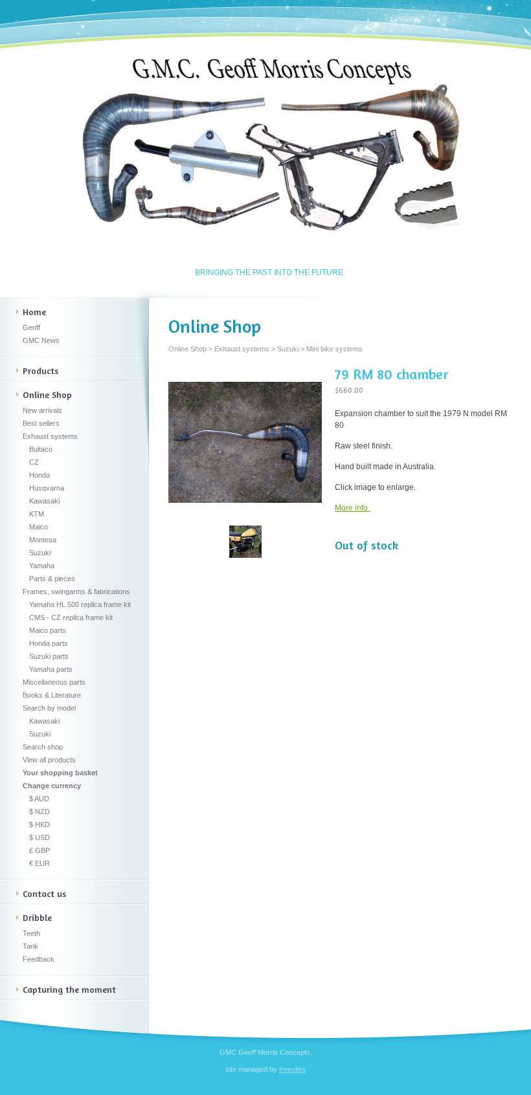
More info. (352, 508)
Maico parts (47, 630)
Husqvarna (46, 488)
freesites (292, 1069)
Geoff (31, 327)
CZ (34, 462)
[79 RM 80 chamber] (245, 442)
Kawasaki (44, 501)
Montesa (42, 540)
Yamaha (41, 566)
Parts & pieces (52, 578)
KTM (36, 514)
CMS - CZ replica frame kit (71, 617)
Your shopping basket (60, 773)
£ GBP (39, 850)
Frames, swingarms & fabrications (76, 591)
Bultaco (40, 449)
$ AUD (39, 798)
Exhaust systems (50, 436)
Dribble (37, 917)
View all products (49, 760)
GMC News (41, 340)
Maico (38, 527)
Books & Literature (52, 695)
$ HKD (39, 824)
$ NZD (39, 811)
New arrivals (42, 410)
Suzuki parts (49, 656)
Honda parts (48, 643)
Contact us (44, 893)
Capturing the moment (69, 989)
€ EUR (39, 863)
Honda (39, 475)
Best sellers (41, 423)
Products (40, 370)
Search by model (49, 708)
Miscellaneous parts (54, 682)
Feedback (38, 959)
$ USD (39, 837)
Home (34, 311)
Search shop (43, 747)
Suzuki (40, 553)
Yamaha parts (51, 669)
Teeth (31, 933)
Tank (30, 946)
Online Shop (47, 394)
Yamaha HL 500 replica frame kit (80, 604)
